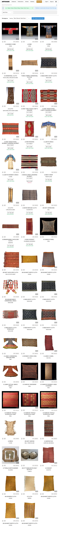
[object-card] (10, 37)
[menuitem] (6, 1)
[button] (56, 1)
